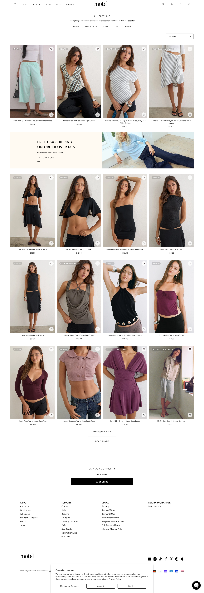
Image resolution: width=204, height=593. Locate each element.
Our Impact (25, 510)
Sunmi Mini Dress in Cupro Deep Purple (125, 421)
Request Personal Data (113, 521)
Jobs (22, 525)
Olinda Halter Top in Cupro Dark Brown (79, 335)
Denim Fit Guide (69, 532)
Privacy (105, 506)
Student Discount (28, 517)
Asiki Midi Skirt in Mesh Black (33, 335)
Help (63, 510)
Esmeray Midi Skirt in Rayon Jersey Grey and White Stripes (171, 122)
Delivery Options (69, 521)
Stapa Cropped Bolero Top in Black (79, 249)
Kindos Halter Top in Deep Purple (171, 335)
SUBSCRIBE (102, 481)
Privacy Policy (115, 579)
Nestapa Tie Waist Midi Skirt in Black (33, 249)
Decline (131, 586)
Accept (100, 586)
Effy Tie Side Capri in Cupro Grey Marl (171, 421)
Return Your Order (159, 502)
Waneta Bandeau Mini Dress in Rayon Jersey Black (125, 249)
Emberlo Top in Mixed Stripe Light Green (79, 121)
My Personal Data (110, 517)
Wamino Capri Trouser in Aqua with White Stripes (32, 121)
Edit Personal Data (111, 525)
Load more (102, 441)
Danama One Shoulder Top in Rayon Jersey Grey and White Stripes (125, 122)
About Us (24, 506)
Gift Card (65, 536)
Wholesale (25, 514)
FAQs (63, 525)
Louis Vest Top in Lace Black (171, 249)
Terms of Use (108, 514)
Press (23, 521)
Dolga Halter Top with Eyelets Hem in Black (125, 335)
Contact (65, 506)
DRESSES (127, 26)
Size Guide (66, 529)
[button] (51, 49)
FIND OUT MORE (45, 157)
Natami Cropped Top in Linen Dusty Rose (79, 421)
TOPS (116, 26)
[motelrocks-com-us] (101, 4)
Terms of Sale (108, 510)
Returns (65, 514)
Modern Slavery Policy (113, 529)
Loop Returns (154, 506)
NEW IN (76, 26)
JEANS (105, 26)
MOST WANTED (91, 26)
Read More (131, 21)
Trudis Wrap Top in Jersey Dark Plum (33, 421)
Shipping (65, 517)
